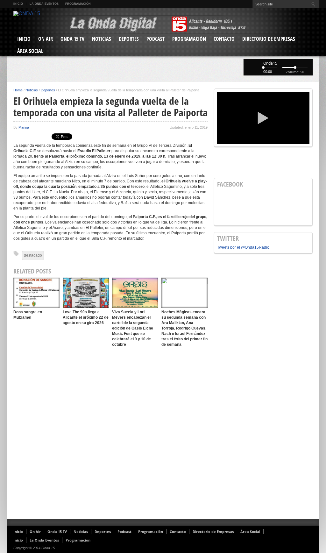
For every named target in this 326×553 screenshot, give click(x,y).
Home (18, 90)
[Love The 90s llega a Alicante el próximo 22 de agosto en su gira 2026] (86, 293)
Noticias (101, 38)
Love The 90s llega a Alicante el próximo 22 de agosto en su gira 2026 (86, 317)
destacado (33, 255)
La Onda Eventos (44, 3)
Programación (78, 3)
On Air (45, 38)
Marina (23, 127)
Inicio (18, 3)
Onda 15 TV (72, 38)
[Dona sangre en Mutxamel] (36, 293)
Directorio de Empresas (268, 38)
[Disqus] (110, 433)
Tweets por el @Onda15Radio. (243, 247)
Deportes (129, 38)
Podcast (155, 38)
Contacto (224, 38)
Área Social (30, 50)
